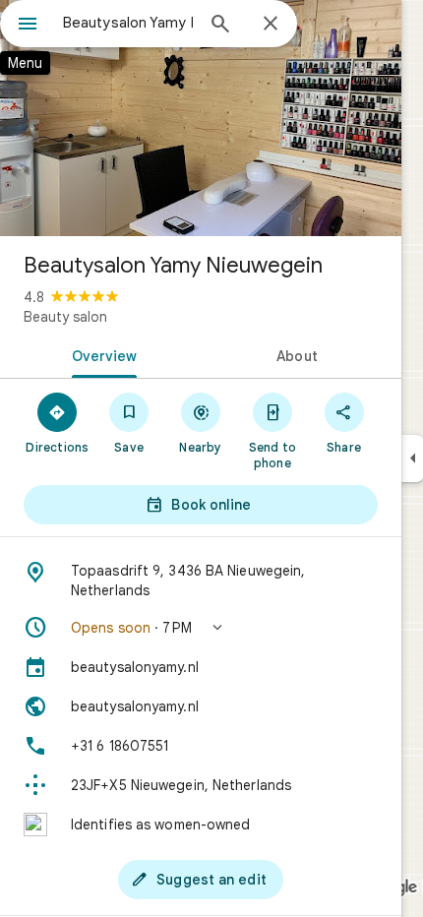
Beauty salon (65, 317)
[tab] (100, 354)
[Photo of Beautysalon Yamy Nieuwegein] (200, 118)
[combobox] (128, 22)
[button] (200, 627)
